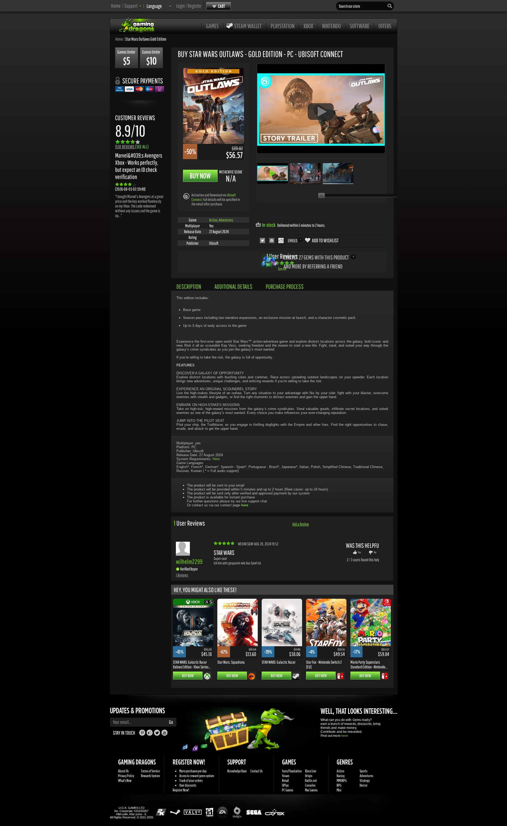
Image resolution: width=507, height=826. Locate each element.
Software (359, 25)
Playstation (282, 25)
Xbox (308, 25)
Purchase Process (285, 286)
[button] (133, 6)
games (212, 25)
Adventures (226, 220)
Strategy (365, 780)
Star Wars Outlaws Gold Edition (145, 38)
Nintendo (331, 25)
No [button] (375, 552)
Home (116, 6)
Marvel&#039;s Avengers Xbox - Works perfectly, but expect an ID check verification (138, 166)
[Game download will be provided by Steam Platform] (296, 676)
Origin (308, 775)
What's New (125, 780)
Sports (363, 771)
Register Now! (181, 790)
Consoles (310, 785)
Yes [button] (359, 552)
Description (188, 286)
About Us (123, 771)
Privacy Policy (126, 775)
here (344, 736)
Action (213, 220)
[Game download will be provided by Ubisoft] (186, 196)
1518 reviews (132, 146)
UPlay (285, 785)
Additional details (233, 286)
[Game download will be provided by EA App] (251, 676)
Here (216, 459)
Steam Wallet (248, 25)
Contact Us (256, 771)
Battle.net (311, 780)
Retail (285, 780)
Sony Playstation (292, 771)
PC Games (287, 790)
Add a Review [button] (300, 524)
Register (194, 6)
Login (180, 6)
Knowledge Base (237, 771)
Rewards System (150, 775)
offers (384, 25)
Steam (285, 775)
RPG (339, 785)
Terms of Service (150, 771)
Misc (339, 790)
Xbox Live (310, 771)
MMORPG (342, 780)
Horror (364, 785)
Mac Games (311, 790)
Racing (341, 775)
